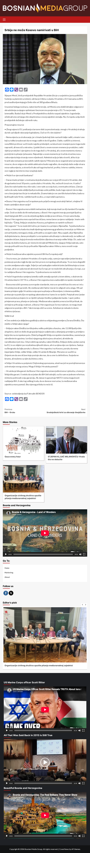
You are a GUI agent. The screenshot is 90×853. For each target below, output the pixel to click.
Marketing (9, 572)
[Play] (6, 554)
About (7, 577)
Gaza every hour (13, 456)
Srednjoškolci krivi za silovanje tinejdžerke (66, 411)
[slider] (43, 783)
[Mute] (80, 554)
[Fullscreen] (84, 554)
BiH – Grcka (10, 411)
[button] (45, 762)
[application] (45, 533)
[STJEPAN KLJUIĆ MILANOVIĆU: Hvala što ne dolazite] (66, 440)
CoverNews (64, 849)
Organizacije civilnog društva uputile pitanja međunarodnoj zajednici (39, 665)
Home (7, 568)
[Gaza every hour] (23, 440)
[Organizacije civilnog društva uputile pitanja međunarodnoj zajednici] (23, 479)
